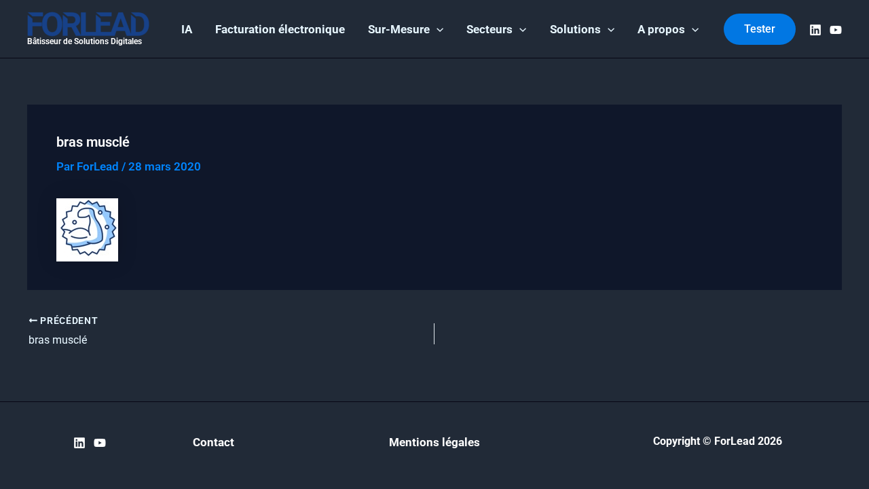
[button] (436, 29)
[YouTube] (836, 30)
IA (186, 29)
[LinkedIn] (815, 30)
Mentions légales (434, 442)
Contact (213, 442)
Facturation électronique (280, 29)
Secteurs (489, 29)
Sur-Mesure (399, 29)
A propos (661, 29)
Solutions (575, 29)
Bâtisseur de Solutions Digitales (84, 41)
